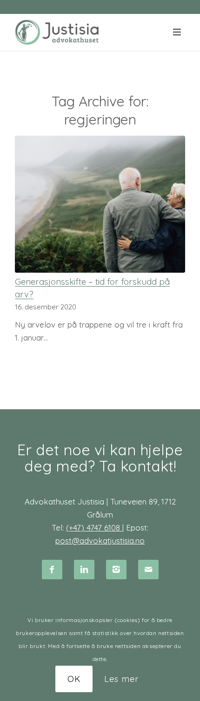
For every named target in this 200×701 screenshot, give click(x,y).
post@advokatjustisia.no (100, 540)
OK (73, 679)
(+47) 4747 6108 (94, 527)
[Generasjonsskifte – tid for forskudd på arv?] (100, 204)
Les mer (121, 679)
